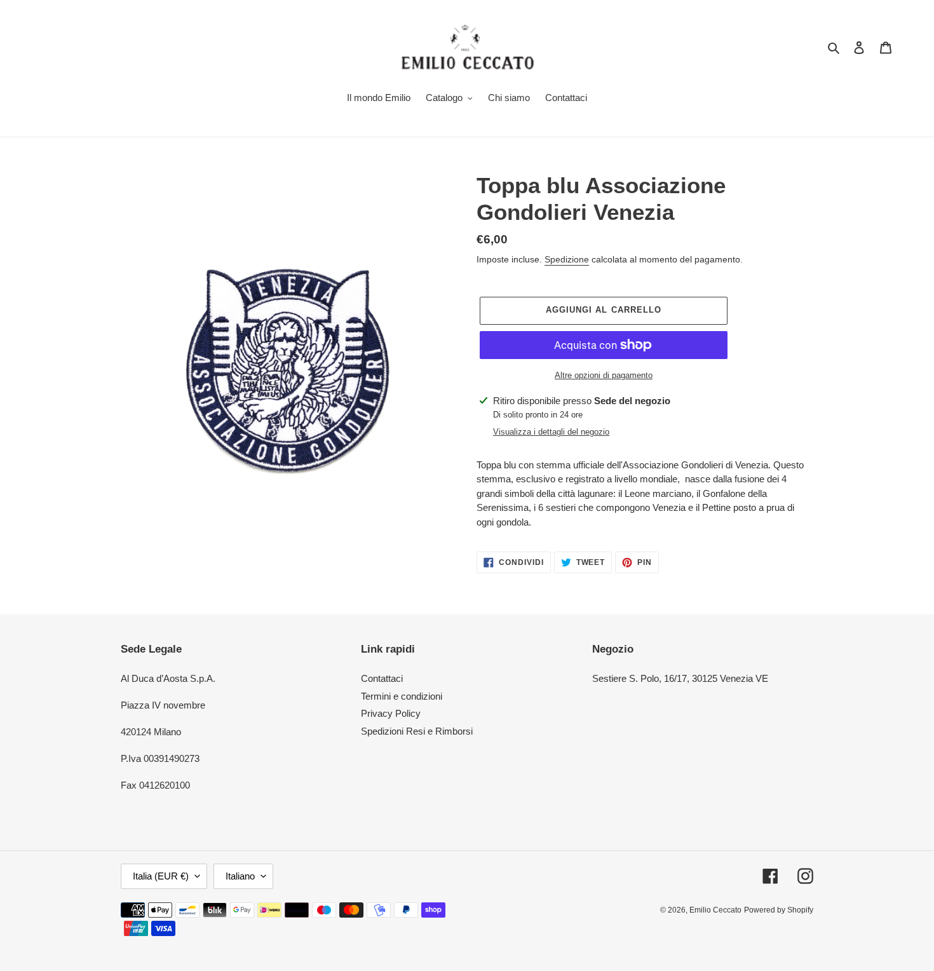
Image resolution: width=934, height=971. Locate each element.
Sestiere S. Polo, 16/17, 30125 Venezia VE (680, 678)
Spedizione (567, 259)
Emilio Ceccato (715, 910)
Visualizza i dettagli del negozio (551, 432)
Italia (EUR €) (161, 876)
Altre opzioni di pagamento (604, 375)
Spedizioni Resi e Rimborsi (417, 731)
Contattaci (382, 678)
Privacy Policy (391, 713)
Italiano (240, 876)
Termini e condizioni (401, 696)
